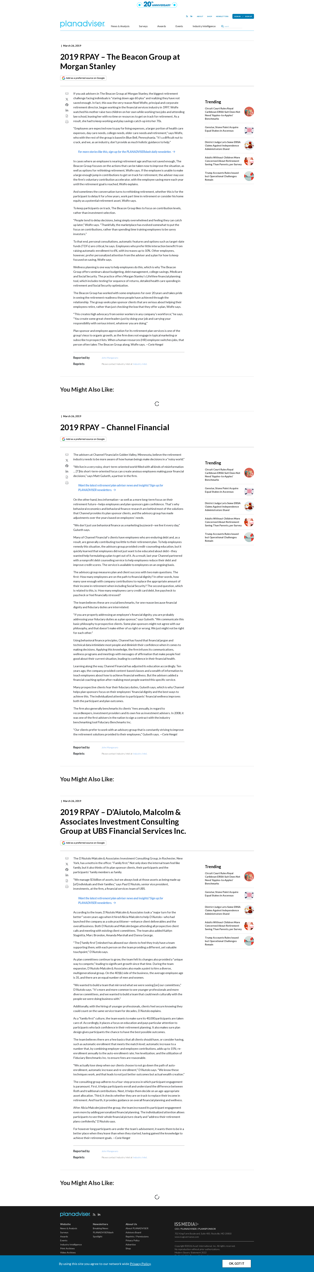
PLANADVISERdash (103, 1232)
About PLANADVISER (137, 1228)
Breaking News (100, 1228)
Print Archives (67, 1248)
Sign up (248, 16)
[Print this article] (66, 121)
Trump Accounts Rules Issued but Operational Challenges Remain (222, 176)
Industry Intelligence (204, 26)
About (200, 16)
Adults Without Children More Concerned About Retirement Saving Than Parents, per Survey (223, 161)
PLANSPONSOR (207, 1228)
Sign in (237, 16)
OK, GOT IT (236, 1263)
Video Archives (68, 1252)
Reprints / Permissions (137, 1236)
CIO (177, 1228)
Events (179, 26)
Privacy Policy (140, 1264)
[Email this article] (66, 93)
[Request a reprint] (67, 116)
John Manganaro (110, 357)
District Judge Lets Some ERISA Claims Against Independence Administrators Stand (223, 145)
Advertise (131, 1244)
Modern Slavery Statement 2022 (191, 1252)
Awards (161, 26)
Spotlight (97, 1236)
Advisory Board (133, 1232)
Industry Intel (140, 364)
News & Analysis (120, 26)
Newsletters (222, 16)
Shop (209, 16)
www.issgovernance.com (187, 1236)
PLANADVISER (189, 1228)
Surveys (143, 26)
